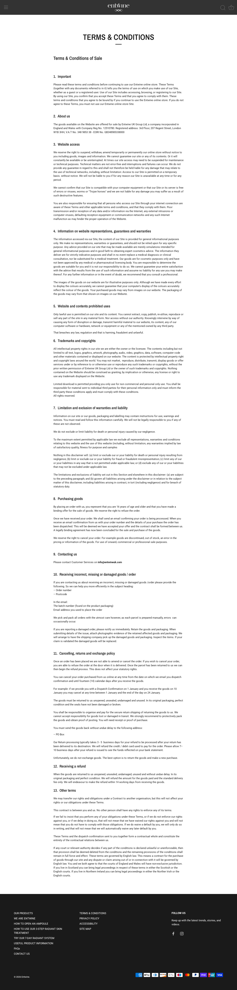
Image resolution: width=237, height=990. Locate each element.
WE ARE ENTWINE (24, 918)
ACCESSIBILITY (88, 923)
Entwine (25, 977)
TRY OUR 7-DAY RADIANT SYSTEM (34, 938)
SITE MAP (85, 929)
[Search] (223, 8)
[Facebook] (173, 933)
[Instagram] (182, 933)
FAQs (17, 948)
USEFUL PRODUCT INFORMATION (33, 943)
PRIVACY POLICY (89, 918)
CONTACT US (22, 953)
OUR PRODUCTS (23, 913)
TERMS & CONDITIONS (92, 913)
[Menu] (6, 7)
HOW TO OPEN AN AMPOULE (31, 923)
